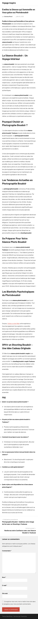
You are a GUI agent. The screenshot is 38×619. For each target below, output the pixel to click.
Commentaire (6, 550)
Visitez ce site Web (13, 323)
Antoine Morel (8, 16)
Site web (5, 593)
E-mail (4, 585)
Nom (4, 577)
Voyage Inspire (9, 3)
